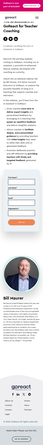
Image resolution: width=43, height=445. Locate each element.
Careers (8, 410)
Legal (7, 414)
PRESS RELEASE (30, 5)
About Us (9, 401)
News (26, 405)
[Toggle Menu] (37, 18)
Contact (8, 405)
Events (27, 401)
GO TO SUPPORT (21, 439)
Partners (28, 410)
